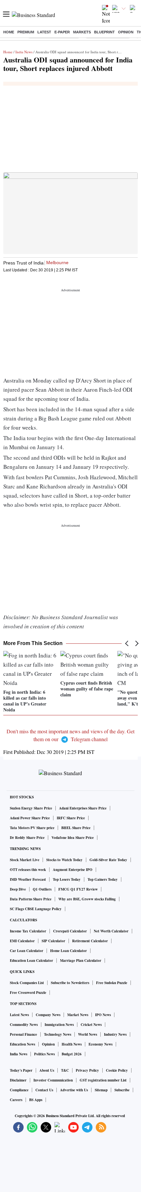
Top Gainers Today (103, 879)
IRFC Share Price (71, 818)
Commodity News (24, 1024)
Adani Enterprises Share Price (83, 808)
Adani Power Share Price (30, 818)
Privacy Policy (87, 1070)
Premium (25, 32)
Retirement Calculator (90, 941)
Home (8, 32)
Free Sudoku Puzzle (111, 982)
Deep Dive (18, 889)
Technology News (57, 1034)
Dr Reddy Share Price (27, 837)
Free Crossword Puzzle (28, 992)
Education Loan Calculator (31, 960)
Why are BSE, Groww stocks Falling (87, 899)
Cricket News (91, 1024)
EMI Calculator (22, 941)
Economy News (100, 1044)
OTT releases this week (28, 869)
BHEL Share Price (76, 828)
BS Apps (35, 1100)
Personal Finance (23, 1034)
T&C (65, 1070)
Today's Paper (21, 1070)
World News (87, 1034)
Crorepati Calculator (70, 931)
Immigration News (59, 1024)
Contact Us (44, 1090)
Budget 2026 (72, 1054)
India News (23, 51)
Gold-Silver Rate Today (108, 860)
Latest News (19, 1015)
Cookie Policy (117, 1070)
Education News (22, 1044)
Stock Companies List (27, 982)
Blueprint (104, 32)
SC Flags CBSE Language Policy (36, 909)
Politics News (44, 1054)
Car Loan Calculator (26, 950)
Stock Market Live (24, 860)
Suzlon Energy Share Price (31, 808)
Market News (77, 1015)
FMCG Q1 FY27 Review (78, 889)
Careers (16, 1100)
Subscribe (122, 1090)
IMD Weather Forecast (28, 879)
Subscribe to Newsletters (70, 982)
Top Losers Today (67, 879)
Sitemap (101, 1090)
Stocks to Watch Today (64, 860)
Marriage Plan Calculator (80, 960)
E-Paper (62, 32)
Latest (44, 32)
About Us (46, 1070)
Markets (82, 32)
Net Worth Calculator (111, 931)
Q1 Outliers (42, 889)
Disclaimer (18, 1080)
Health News (72, 1044)
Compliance (19, 1090)
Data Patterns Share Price (30, 899)
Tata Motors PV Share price (32, 828)
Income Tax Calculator (28, 931)
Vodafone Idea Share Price (72, 837)
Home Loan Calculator (68, 950)
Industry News (115, 1034)
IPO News (103, 1015)
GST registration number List (103, 1080)
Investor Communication (53, 1080)
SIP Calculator (53, 941)
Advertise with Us (74, 1090)
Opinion (125, 32)
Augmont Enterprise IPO (72, 869)
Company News (48, 1015)
